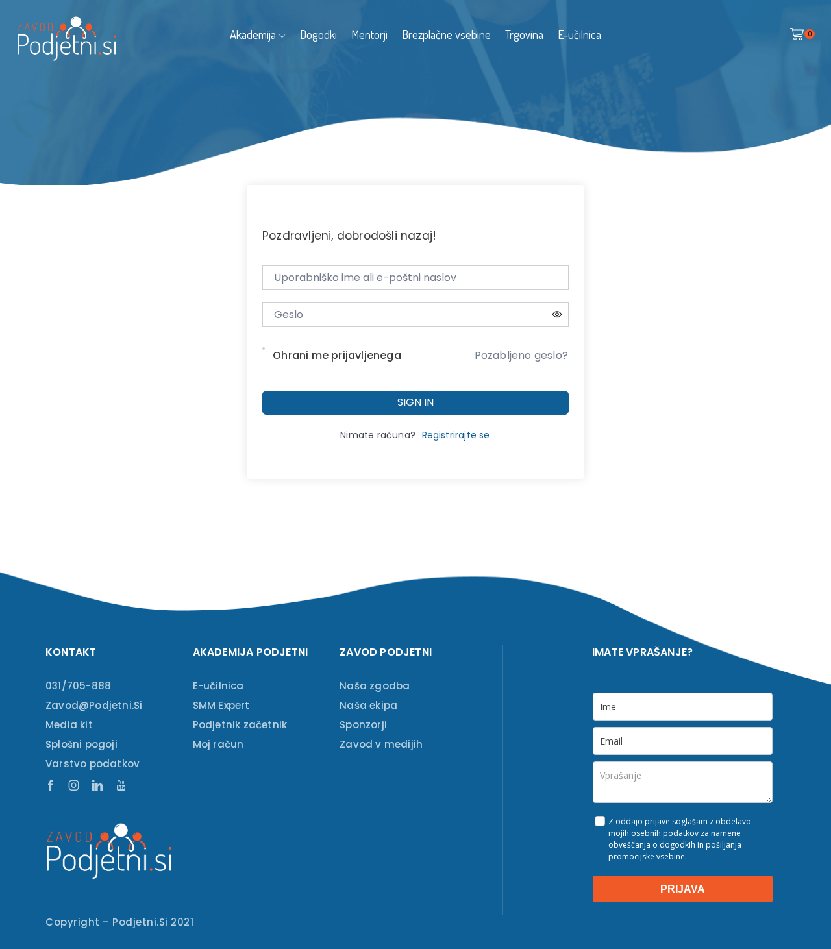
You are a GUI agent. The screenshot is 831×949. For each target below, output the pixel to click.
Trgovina (524, 34)
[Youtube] (121, 785)
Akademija (253, 34)
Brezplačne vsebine (446, 34)
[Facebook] (50, 785)
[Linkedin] (97, 785)
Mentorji (369, 34)
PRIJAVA (682, 888)
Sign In (415, 402)
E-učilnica (579, 34)
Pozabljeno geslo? (521, 355)
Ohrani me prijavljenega (337, 355)
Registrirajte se (456, 434)
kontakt (70, 652)
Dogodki (318, 34)
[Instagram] (74, 785)
